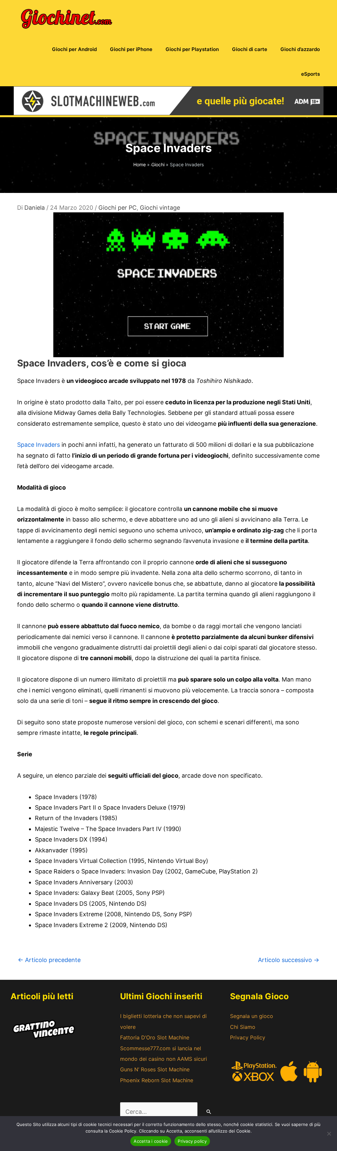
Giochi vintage (160, 207)
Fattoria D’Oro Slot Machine (154, 1037)
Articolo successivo (288, 959)
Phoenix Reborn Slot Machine (156, 1080)
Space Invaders (38, 444)
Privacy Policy (247, 1037)
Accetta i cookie (151, 1141)
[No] (328, 1133)
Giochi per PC (117, 207)
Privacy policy (192, 1141)
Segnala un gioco (251, 1016)
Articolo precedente (49, 959)
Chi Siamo (242, 1027)
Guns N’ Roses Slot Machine (155, 1069)
